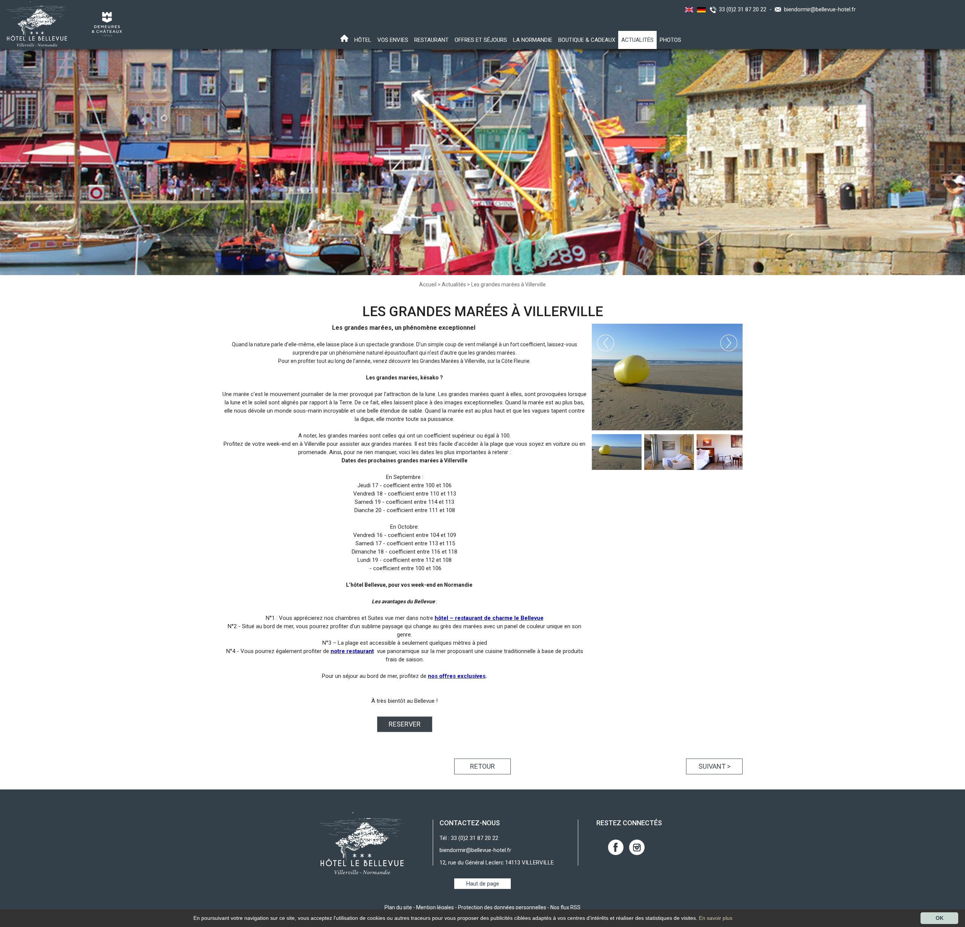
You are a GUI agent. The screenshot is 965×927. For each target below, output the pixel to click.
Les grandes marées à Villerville (508, 284)
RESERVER (405, 724)
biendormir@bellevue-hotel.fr (820, 9)
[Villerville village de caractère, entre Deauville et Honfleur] (667, 377)
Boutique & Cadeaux (586, 40)
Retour (482, 766)
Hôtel (362, 40)
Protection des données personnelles (502, 907)
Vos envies (392, 40)
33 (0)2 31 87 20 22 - (747, 9)
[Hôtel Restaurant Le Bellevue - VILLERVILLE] (362, 843)
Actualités (637, 40)
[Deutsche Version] (700, 9)
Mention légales (435, 907)
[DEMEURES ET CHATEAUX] (104, 24)
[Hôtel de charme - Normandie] (344, 39)
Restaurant (431, 40)
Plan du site (398, 907)
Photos (670, 40)
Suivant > (714, 766)
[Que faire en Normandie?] (34, 24)
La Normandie (532, 40)
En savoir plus (715, 918)
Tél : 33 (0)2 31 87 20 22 (469, 838)
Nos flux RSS (565, 907)
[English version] (688, 9)
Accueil (428, 284)
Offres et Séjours (481, 40)
